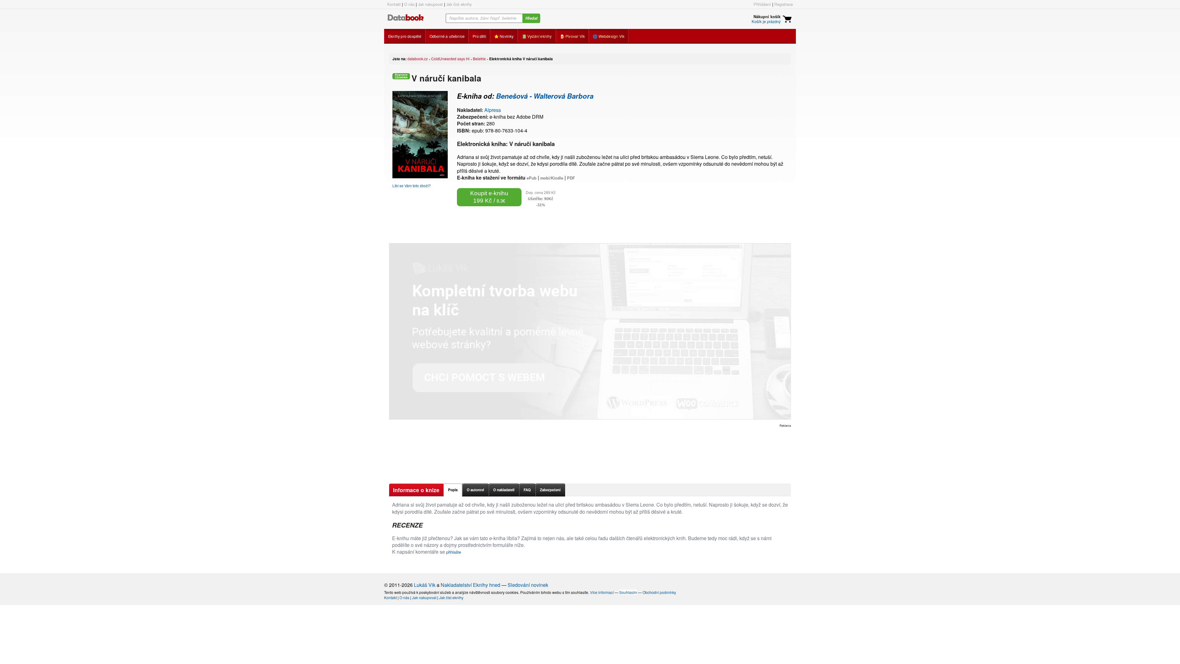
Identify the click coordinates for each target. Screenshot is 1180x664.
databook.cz (417, 58)
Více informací (602, 592)
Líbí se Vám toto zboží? (411, 185)
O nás (409, 4)
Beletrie (479, 58)
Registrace (783, 4)
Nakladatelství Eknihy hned (470, 584)
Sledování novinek (528, 584)
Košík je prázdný (766, 21)
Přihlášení (762, 4)
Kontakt (394, 4)
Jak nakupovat (430, 4)
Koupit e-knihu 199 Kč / (489, 197)
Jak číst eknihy (459, 4)
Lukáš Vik (424, 584)
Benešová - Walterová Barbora (544, 96)
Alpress (492, 109)
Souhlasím (628, 592)
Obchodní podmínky (659, 592)
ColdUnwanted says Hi (450, 58)
